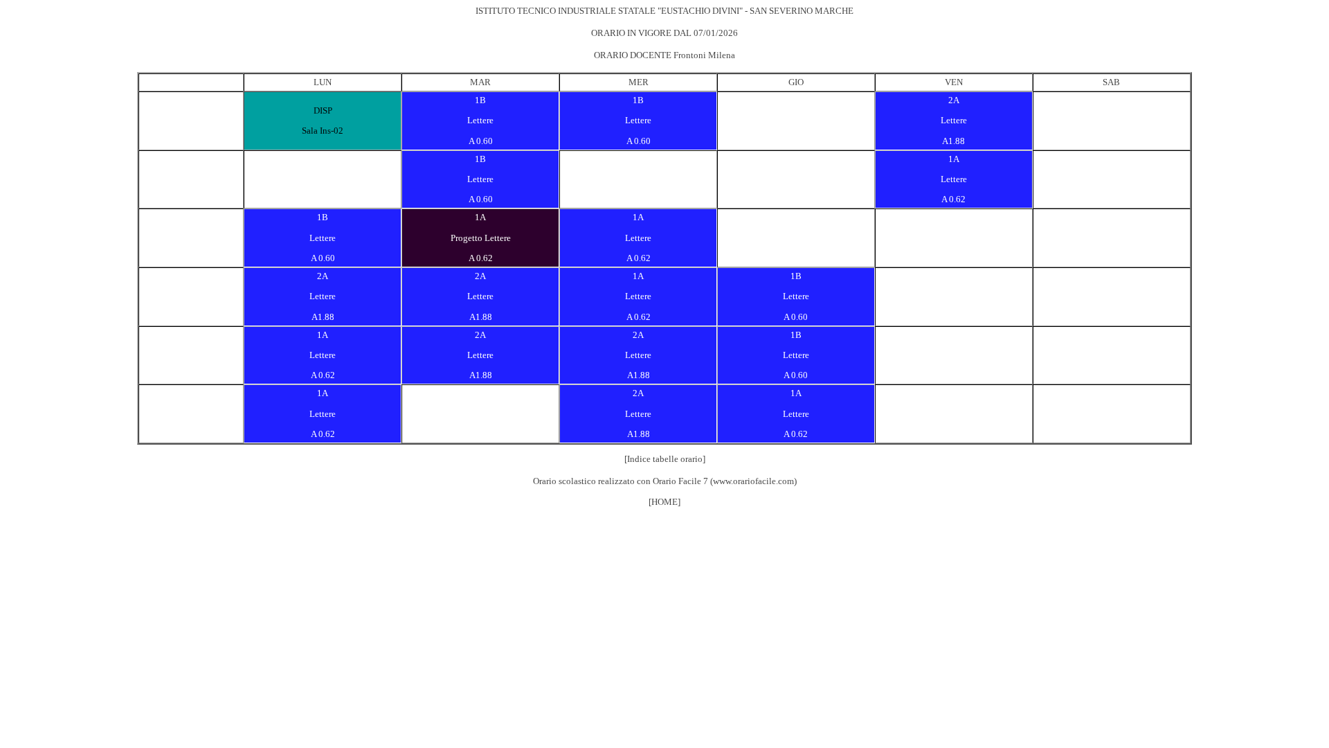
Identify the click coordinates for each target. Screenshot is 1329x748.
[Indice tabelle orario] (664, 459)
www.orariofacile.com (753, 481)
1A (953, 159)
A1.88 (953, 141)
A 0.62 (953, 199)
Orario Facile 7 (680, 481)
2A (953, 100)
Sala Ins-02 (322, 130)
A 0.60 (481, 141)
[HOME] (664, 502)
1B (480, 100)
